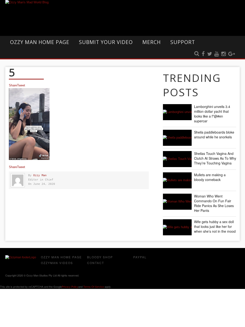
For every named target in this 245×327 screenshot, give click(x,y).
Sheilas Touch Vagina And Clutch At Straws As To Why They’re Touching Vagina (215, 158)
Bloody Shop (100, 257)
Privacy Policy (70, 286)
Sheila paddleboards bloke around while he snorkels (214, 134)
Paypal (140, 257)
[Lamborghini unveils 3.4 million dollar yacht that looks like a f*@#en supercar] (177, 112)
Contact (95, 263)
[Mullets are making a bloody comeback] (177, 180)
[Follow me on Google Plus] (231, 54)
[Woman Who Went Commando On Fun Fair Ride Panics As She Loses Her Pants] (177, 202)
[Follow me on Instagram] (223, 54)
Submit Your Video (106, 42)
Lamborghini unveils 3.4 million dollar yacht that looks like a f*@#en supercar (212, 113)
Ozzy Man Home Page (39, 42)
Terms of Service (93, 286)
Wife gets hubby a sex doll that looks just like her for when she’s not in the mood (215, 226)
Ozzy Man (40, 175)
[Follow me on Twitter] (209, 54)
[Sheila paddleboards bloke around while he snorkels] (177, 138)
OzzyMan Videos (57, 263)
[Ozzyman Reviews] (20, 257)
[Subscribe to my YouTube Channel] (216, 54)
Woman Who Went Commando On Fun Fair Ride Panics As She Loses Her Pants (214, 203)
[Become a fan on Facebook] (203, 54)
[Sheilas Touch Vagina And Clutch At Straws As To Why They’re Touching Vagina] (177, 159)
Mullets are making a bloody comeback (210, 177)
